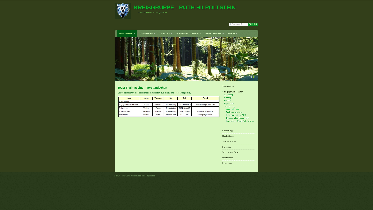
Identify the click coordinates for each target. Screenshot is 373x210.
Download (182, 34)
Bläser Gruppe (228, 131)
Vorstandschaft (228, 86)
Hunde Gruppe (228, 136)
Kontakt (196, 34)
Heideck (227, 100)
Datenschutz (227, 158)
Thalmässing (229, 106)
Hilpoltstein (229, 103)
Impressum (227, 163)
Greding (227, 98)
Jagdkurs (164, 34)
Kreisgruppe (126, 34)
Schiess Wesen (229, 141)
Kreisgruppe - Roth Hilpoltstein (185, 7)
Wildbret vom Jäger (230, 152)
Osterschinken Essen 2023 (237, 118)
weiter (261, 59)
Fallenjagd (226, 147)
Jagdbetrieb (146, 34)
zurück (112, 59)
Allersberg (228, 95)
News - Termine (213, 34)
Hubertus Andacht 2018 (236, 115)
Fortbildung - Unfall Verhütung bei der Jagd (240, 121)
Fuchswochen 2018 (234, 112)
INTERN (231, 34)
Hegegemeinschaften (233, 92)
